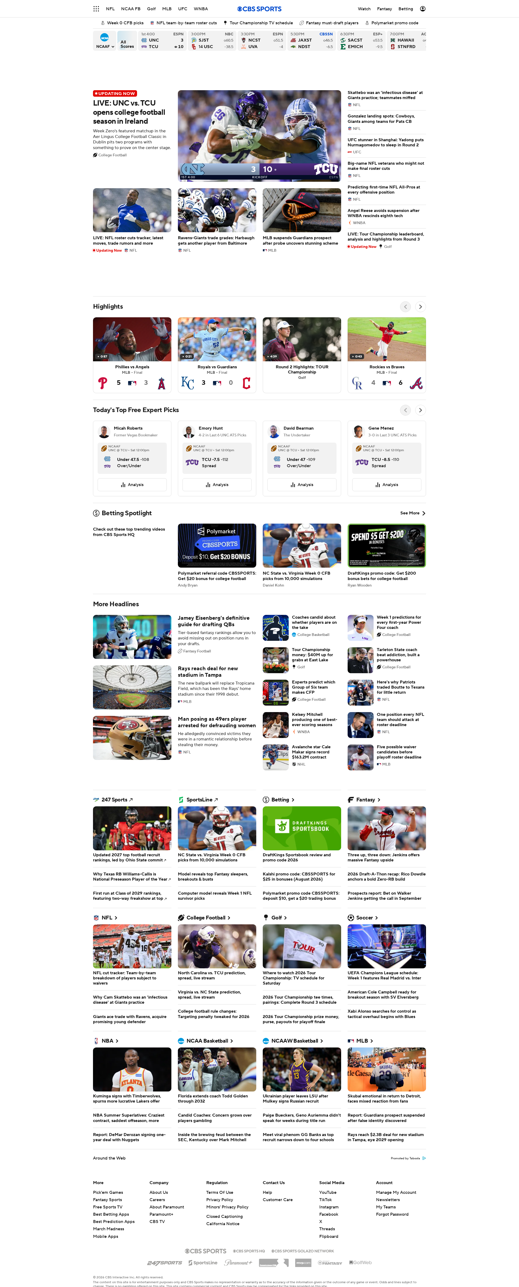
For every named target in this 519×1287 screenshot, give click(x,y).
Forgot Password (392, 1214)
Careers (157, 1199)
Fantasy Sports (107, 1199)
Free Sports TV (107, 1207)
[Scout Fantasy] (330, 1262)
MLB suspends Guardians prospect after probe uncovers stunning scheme (302, 220)
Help (267, 1192)
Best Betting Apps (111, 1214)
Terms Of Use (219, 1192)
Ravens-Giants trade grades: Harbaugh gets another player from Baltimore (217, 220)
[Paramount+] (238, 1261)
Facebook (328, 1214)
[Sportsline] (203, 1262)
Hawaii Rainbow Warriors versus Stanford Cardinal (411, 41)
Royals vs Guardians (217, 355)
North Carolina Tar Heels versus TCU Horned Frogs (162, 41)
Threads (327, 1229)
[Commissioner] (274, 1261)
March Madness (108, 1229)
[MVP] (303, 1261)
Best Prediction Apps (114, 1221)
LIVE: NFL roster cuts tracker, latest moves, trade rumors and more (132, 220)
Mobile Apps (105, 1236)
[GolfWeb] (360, 1262)
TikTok (325, 1199)
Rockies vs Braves (387, 355)
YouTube (328, 1192)
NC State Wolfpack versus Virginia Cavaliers (262, 41)
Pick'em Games (108, 1192)
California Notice (222, 1224)
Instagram (329, 1207)
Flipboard (328, 1236)
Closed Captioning (224, 1216)
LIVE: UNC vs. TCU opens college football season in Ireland (217, 136)
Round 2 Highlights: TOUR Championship (302, 355)
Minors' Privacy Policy (227, 1207)
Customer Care (278, 1199)
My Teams (386, 1207)
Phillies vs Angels (132, 355)
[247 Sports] (164, 1262)
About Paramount (166, 1207)
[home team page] (107, 457)
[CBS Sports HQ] (249, 1250)
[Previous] (405, 306)
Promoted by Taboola (405, 1158)
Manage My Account (396, 1192)
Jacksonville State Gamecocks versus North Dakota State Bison (311, 41)
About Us (158, 1192)
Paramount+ (161, 1214)
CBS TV (157, 1221)
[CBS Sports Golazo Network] (302, 1250)
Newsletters (388, 1199)
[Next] (420, 306)
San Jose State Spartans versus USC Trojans (212, 41)
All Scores (127, 41)
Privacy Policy (219, 1199)
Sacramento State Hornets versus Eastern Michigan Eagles (361, 41)
